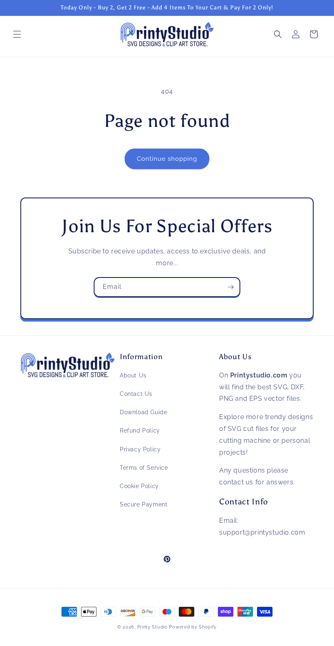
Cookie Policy (139, 486)
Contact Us (136, 394)
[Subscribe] (231, 287)
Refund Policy (140, 430)
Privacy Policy (140, 449)
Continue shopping (167, 158)
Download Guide (143, 412)
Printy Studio (152, 627)
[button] (17, 34)
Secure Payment (143, 504)
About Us (133, 375)
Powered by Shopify (193, 627)
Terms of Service (144, 467)
